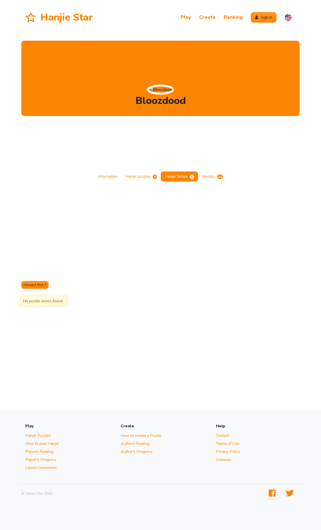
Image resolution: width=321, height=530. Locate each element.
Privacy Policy (228, 451)
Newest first (33, 284)
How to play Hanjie (42, 443)
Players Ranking (39, 451)
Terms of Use (227, 443)
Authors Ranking (135, 443)
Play (186, 17)
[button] (288, 17)
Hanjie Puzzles (38, 435)
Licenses (223, 459)
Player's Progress (40, 459)
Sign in (266, 17)
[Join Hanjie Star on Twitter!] (291, 493)
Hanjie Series (179, 176)
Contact (222, 435)
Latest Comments (41, 467)
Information (108, 176)
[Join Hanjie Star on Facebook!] (273, 493)
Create (207, 17)
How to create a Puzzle (141, 435)
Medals (212, 176)
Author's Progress (136, 451)
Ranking (233, 17)
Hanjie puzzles (141, 176)
